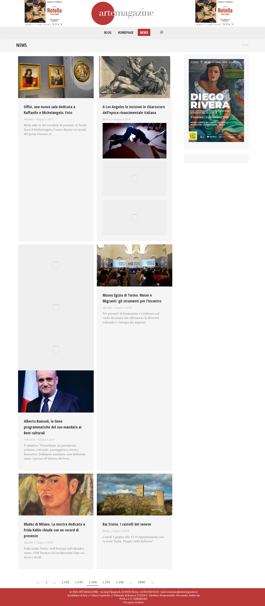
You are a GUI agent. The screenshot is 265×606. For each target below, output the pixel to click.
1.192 (65, 582)
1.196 (120, 582)
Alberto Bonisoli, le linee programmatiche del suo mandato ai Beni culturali (52, 427)
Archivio (139, 602)
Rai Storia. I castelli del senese (127, 524)
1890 (141, 582)
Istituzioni (29, 439)
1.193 (79, 582)
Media (106, 531)
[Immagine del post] (56, 77)
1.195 (106, 582)
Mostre (107, 119)
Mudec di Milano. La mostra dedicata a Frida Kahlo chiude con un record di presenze (54, 530)
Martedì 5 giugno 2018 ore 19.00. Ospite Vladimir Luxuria (129, 124)
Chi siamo (128, 602)
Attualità (28, 119)
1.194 (92, 582)
